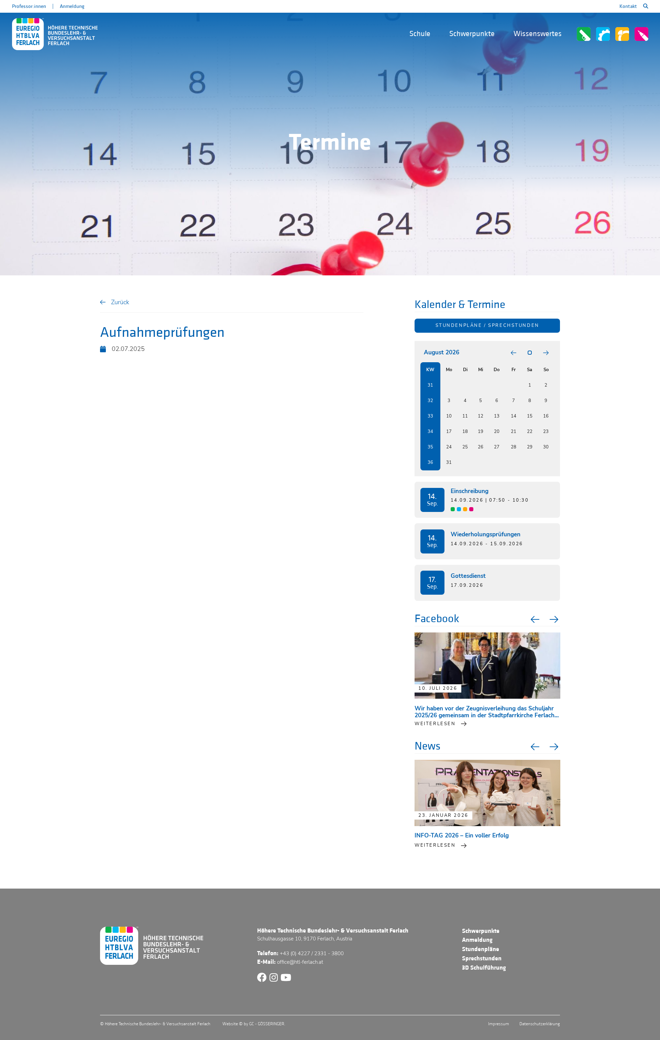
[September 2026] (546, 353)
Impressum (498, 1024)
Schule (419, 33)
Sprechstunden (482, 958)
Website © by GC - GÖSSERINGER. (253, 1024)
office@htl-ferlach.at (300, 962)
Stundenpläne (480, 949)
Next (555, 619)
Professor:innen (29, 6)
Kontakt (628, 6)
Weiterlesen (435, 845)
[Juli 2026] (513, 353)
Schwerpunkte (472, 33)
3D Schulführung (484, 968)
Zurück (120, 302)
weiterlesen (435, 724)
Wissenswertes (538, 33)
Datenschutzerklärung (539, 1024)
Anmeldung (72, 6)
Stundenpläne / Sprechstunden (487, 325)
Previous (534, 619)
